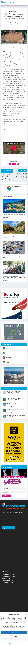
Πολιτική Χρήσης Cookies (9, 643)
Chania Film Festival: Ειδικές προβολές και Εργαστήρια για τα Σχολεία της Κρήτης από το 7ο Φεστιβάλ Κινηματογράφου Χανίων (14, 277)
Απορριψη (14, 636)
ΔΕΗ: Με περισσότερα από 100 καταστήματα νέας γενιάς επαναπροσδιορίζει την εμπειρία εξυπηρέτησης (14, 393)
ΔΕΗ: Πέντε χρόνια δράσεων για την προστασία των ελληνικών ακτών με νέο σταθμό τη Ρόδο (16, 405)
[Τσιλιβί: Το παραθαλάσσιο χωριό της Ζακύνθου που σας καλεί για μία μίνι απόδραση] (4, 410)
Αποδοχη (14, 632)
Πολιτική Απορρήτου (19, 643)
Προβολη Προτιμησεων (14, 640)
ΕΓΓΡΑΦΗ (6, 496)
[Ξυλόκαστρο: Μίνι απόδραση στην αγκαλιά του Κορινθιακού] (4, 399)
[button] (26, 614)
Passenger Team (15, 22)
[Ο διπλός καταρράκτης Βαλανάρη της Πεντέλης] (14, 227)
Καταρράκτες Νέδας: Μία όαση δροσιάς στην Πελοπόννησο (16, 416)
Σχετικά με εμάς (9, 528)
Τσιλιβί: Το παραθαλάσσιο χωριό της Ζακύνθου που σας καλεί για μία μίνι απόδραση (15, 411)
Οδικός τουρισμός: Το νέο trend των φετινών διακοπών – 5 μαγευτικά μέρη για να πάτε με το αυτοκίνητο (14, 216)
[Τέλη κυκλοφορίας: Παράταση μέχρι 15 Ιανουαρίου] (14, 247)
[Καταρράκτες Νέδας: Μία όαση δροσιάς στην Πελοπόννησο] (4, 416)
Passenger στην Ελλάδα (13, 24)
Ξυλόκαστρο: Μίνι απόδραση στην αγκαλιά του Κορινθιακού (15, 399)
